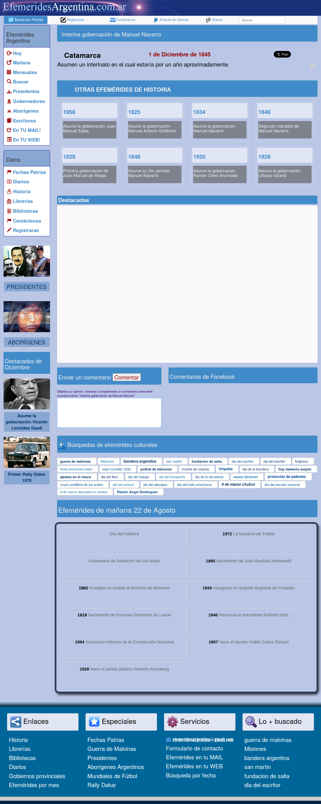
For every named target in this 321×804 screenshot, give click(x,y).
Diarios (217, 19)
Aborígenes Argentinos (115, 766)
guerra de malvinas (268, 739)
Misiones (255, 748)
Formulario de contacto (194, 748)
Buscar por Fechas (28, 19)
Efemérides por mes (34, 784)
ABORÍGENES (26, 342)
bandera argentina (266, 757)
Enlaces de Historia (173, 19)
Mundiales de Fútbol (112, 776)
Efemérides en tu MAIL (194, 757)
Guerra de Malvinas (111, 748)
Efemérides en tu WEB (194, 766)
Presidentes (102, 757)
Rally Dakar (101, 784)
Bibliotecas (22, 757)
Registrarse (75, 19)
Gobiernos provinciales (37, 776)
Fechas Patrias (105, 739)
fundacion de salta (267, 776)
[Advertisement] (252, 33)
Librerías (20, 748)
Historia (18, 739)
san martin (257, 766)
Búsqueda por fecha (191, 775)
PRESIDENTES (27, 286)
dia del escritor (262, 784)
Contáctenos (125, 19)
